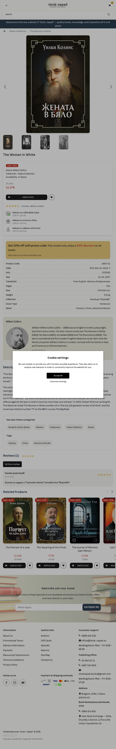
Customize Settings (58, 381)
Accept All (58, 375)
